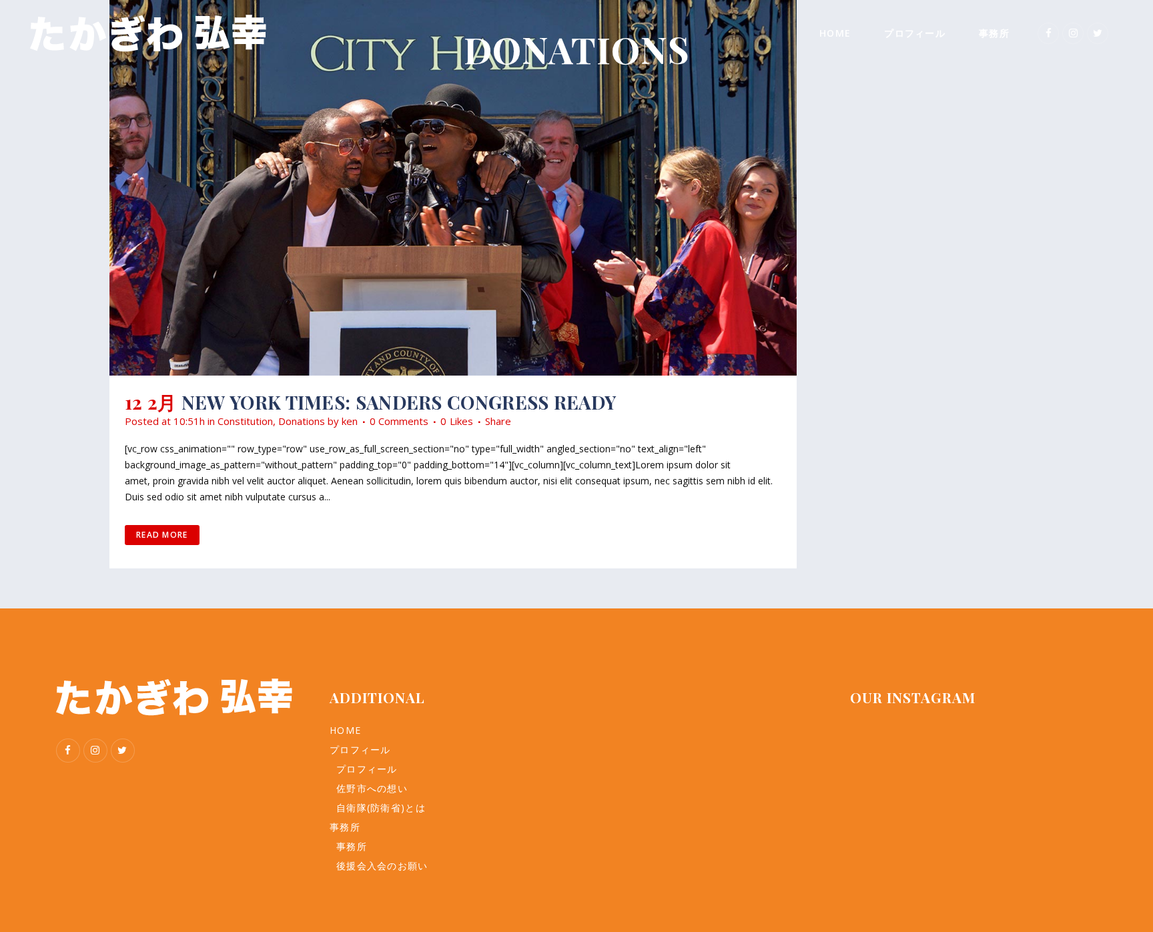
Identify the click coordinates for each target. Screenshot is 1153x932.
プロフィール (360, 749)
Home (345, 730)
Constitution (245, 421)
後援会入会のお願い (382, 865)
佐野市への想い (372, 788)
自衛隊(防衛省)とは (381, 807)
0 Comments (399, 421)
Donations (301, 421)
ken (350, 421)
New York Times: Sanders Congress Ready (398, 402)
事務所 (345, 827)
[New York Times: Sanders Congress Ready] (453, 188)
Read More (162, 534)
